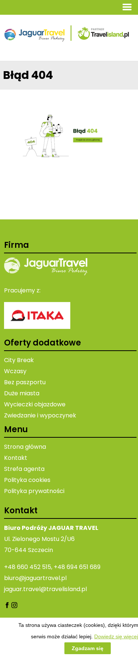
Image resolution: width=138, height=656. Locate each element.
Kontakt (15, 458)
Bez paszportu (25, 382)
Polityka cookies (27, 480)
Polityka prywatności (34, 491)
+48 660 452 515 (27, 567)
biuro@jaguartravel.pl (35, 578)
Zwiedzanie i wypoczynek (40, 415)
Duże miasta (21, 393)
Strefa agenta (24, 469)
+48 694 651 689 (77, 567)
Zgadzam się (87, 648)
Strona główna (25, 446)
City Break (19, 360)
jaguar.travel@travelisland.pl (45, 589)
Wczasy (15, 371)
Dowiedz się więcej (116, 636)
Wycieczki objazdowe (35, 404)
